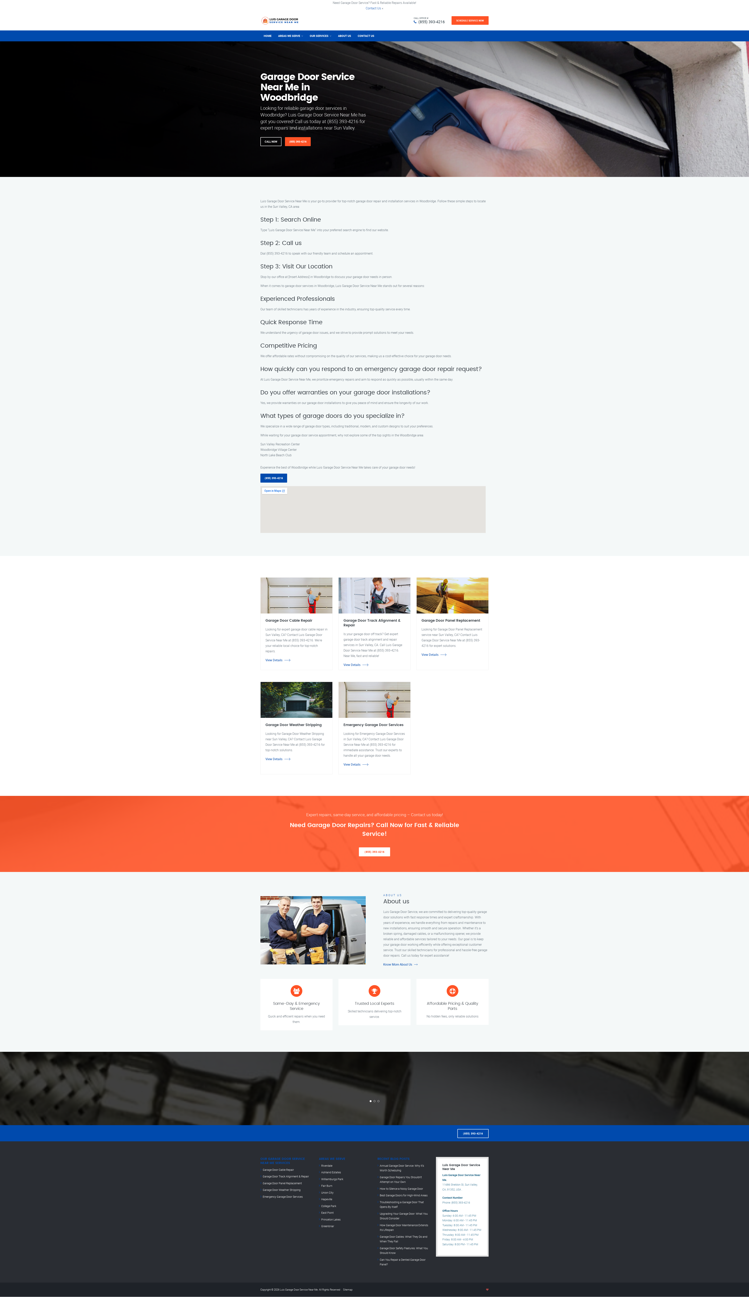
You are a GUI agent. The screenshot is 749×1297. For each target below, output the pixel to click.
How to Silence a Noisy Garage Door (401, 1188)
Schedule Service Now (470, 20)
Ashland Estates (331, 1172)
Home (268, 36)
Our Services (319, 36)
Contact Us (373, 8)
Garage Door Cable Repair (278, 1170)
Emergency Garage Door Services (283, 1196)
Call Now (271, 141)
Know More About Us (397, 964)
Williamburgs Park (332, 1179)
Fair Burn (326, 1186)
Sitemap (347, 1289)
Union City (327, 1192)
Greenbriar (327, 1226)
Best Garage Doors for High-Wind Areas (404, 1195)
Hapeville (326, 1199)
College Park (328, 1206)
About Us (344, 36)
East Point (327, 1212)
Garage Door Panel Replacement (282, 1183)
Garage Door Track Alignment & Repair (286, 1176)
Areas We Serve (289, 36)
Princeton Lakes (331, 1219)
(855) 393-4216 (431, 21)
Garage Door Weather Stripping (282, 1190)
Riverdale (326, 1165)
